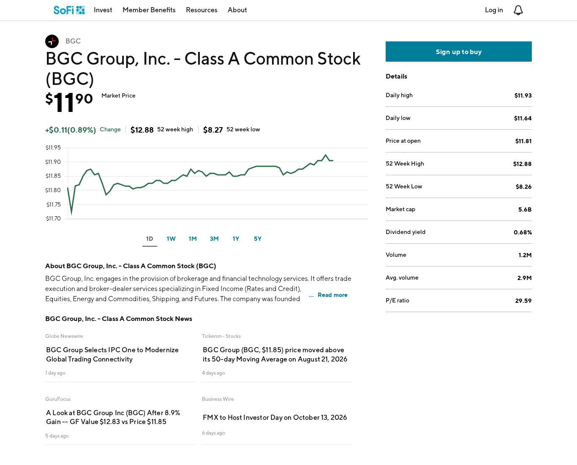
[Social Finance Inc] (69, 10)
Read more (333, 294)
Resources (202, 10)
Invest (103, 10)
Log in (494, 10)
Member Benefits (149, 10)
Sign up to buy (459, 51)
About (237, 10)
